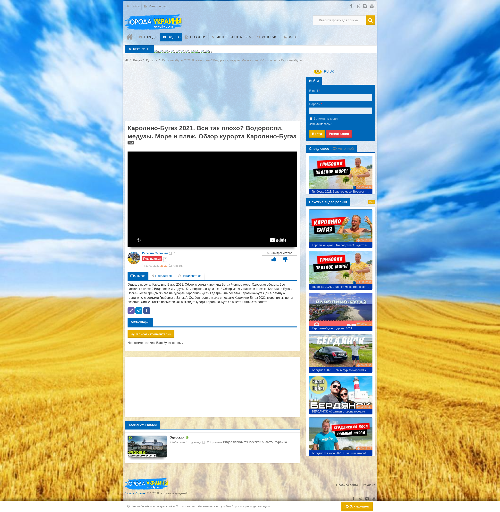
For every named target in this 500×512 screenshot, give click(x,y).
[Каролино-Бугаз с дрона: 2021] (340, 310)
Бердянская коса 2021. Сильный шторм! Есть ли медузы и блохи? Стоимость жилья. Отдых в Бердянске (342, 453)
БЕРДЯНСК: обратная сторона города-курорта (342, 411)
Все (371, 202)
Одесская (177, 437)
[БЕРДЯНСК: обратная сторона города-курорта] (340, 394)
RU (317, 71)
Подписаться (152, 258)
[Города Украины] (154, 22)
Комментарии (140, 322)
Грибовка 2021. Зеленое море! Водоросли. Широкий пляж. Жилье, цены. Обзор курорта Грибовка (342, 191)
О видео (139, 275)
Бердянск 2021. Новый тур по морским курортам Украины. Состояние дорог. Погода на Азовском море (342, 370)
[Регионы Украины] (134, 258)
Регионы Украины (155, 253)
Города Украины (135, 493)
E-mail (313, 90)
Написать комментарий (152, 334)
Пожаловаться (191, 275)
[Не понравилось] (285, 259)
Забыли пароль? (320, 124)
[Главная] (130, 37)
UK (331, 71)
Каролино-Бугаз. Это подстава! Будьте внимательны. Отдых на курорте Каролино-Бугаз (342, 245)
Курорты (177, 265)
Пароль (314, 104)
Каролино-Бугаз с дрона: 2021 (332, 328)
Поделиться (163, 275)
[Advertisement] (212, 93)
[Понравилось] (274, 259)
